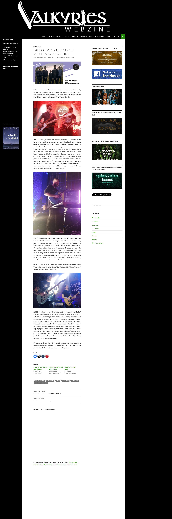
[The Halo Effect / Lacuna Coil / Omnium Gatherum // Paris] (107, 180)
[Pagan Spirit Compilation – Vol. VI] (107, 58)
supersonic (75, 380)
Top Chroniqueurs (97, 243)
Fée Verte (52, 57)
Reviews (94, 239)
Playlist (94, 236)
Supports (116, 36)
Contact (108, 36)
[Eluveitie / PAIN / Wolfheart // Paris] (107, 152)
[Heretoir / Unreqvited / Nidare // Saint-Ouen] (107, 126)
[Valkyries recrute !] (11, 138)
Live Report (75, 36)
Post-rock (66, 380)
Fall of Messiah (39, 380)
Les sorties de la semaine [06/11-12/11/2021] (47, 393)
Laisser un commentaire (66, 57)
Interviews (66, 36)
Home (43, 36)
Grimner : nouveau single (9, 60)
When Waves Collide (41, 383)
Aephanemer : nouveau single (42, 400)
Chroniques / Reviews (54, 36)
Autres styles (96, 218)
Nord (58, 380)
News (93, 232)
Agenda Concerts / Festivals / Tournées (92, 36)
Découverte (95, 221)
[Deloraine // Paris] (107, 97)
